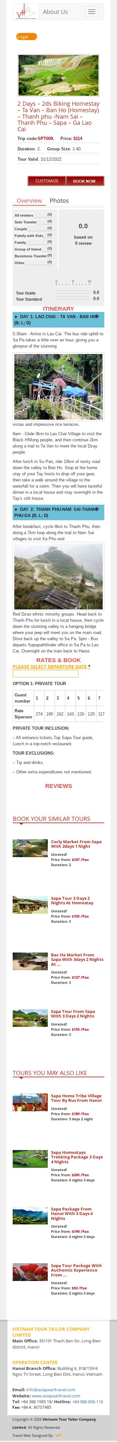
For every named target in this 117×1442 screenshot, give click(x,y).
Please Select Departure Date (52, 666)
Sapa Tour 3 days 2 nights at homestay (72, 900)
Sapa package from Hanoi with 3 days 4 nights (72, 1213)
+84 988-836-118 (87, 1401)
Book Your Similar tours (51, 819)
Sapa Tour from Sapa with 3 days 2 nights (73, 1013)
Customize (46, 181)
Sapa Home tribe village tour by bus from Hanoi (76, 1098)
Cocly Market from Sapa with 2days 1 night (76, 844)
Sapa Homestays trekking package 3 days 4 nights (77, 1157)
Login (23, 37)
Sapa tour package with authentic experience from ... (76, 1270)
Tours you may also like (50, 1073)
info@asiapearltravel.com (50, 1390)
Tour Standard (29, 299)
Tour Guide (26, 293)
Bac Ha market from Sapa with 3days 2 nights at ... (77, 959)
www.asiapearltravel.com (56, 1396)
